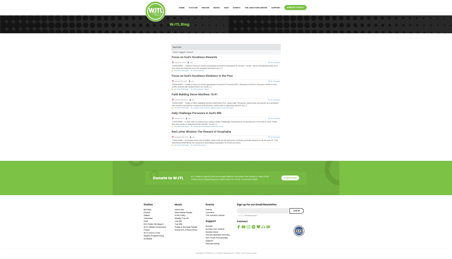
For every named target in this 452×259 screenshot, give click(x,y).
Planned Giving (212, 243)
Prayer (205, 7)
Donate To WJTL (295, 7)
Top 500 (178, 224)
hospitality (196, 145)
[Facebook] (238, 227)
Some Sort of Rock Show (186, 230)
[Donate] (258, 227)
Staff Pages (185, 70)
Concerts (210, 212)
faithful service (198, 126)
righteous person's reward (219, 108)
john (191, 62)
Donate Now (290, 178)
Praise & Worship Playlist (186, 227)
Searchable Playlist (183, 212)
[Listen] (263, 227)
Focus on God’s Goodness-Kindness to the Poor (202, 75)
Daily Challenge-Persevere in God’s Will (196, 113)
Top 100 (178, 221)
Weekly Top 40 (182, 218)
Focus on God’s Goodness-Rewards (194, 57)
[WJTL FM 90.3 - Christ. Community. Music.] (155, 11)
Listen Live (179, 209)
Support (275, 7)
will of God (219, 126)
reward (195, 70)
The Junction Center (256, 7)
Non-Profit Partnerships (217, 237)
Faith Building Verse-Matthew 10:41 (195, 94)
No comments (275, 62)
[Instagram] (248, 227)
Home (182, 7)
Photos (147, 212)
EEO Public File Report (154, 224)
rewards (201, 70)
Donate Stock (212, 232)
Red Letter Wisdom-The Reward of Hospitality (201, 131)
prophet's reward (198, 108)
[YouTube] (243, 227)
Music (217, 7)
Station (193, 7)
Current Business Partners (218, 234)
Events (236, 7)
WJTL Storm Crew (152, 232)
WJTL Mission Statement (155, 227)
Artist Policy (180, 215)
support (230, 108)
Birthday (147, 209)
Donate (209, 226)
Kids (226, 7)
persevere (207, 126)
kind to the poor (198, 89)
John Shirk (177, 70)
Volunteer (148, 218)
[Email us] (268, 227)
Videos (147, 215)
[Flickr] (253, 227)
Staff (146, 221)
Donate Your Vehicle (215, 229)
